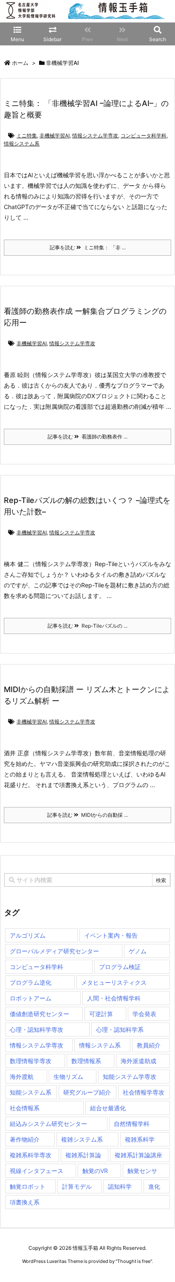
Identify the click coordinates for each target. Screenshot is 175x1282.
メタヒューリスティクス (114, 982)
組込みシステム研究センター (48, 1123)
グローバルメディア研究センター (54, 951)
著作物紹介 (25, 1139)
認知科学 (120, 1186)
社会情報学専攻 (143, 1092)
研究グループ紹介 (87, 1092)
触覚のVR (95, 1170)
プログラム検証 (120, 966)
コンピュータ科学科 (144, 135)
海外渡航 (22, 1076)
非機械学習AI (55, 135)
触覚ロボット (27, 1186)
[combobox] (87, 880)
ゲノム (138, 951)
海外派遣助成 (138, 1060)
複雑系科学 (140, 1139)
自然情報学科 (132, 1123)
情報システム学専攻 (95, 135)
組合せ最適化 (108, 1108)
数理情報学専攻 (30, 1060)
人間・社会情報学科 (114, 998)
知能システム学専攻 (129, 1076)
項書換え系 (25, 1202)
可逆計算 (101, 1013)
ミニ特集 (27, 135)
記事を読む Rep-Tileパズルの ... (87, 626)
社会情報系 (25, 1108)
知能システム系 (30, 1092)
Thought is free (133, 1261)
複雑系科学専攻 (30, 1155)
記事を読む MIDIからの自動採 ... (87, 815)
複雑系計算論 (83, 1155)
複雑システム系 (82, 1139)
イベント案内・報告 (111, 935)
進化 (154, 1186)
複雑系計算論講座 (138, 1155)
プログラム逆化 (30, 982)
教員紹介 (149, 1045)
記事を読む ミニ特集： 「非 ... (88, 247)
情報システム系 (22, 143)
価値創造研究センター (39, 1013)
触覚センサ (142, 1170)
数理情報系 (86, 1060)
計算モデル (77, 1186)
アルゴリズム (27, 935)
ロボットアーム (30, 998)
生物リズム (68, 1076)
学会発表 (144, 1013)
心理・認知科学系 (120, 1029)
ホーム (20, 62)
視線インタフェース (36, 1170)
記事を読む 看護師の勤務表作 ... (87, 436)
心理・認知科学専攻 (36, 1029)
